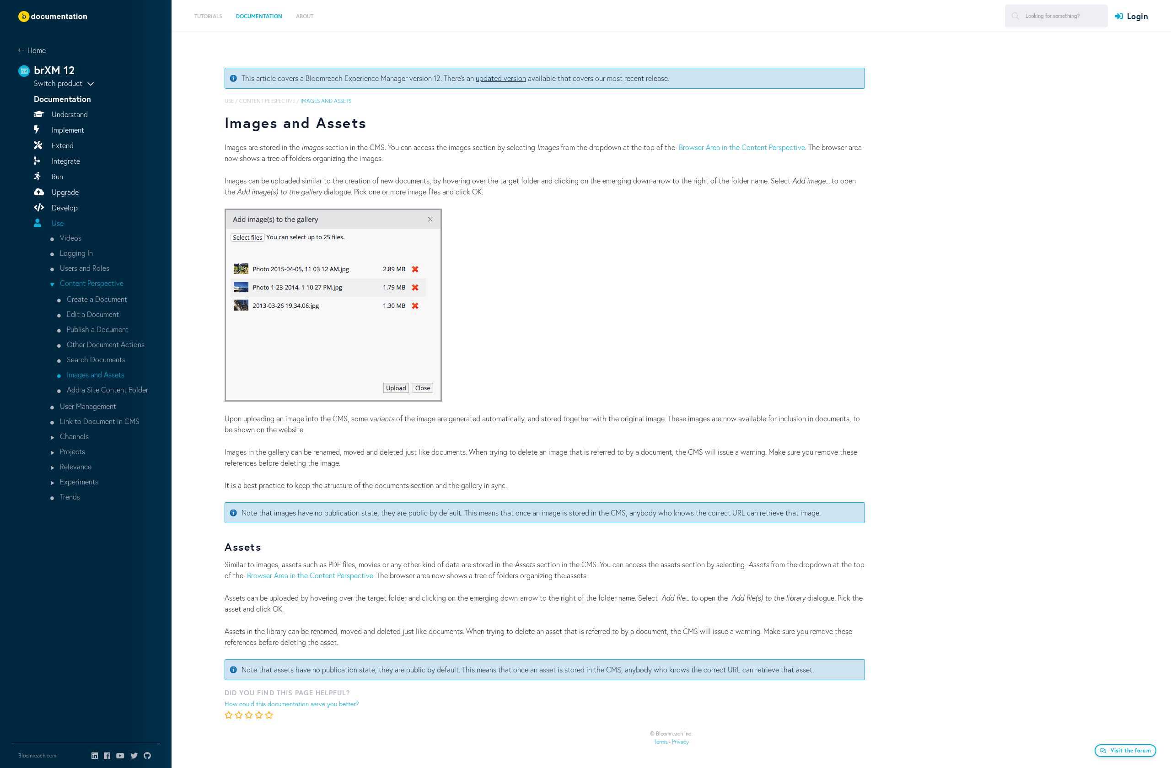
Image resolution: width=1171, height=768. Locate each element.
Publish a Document (97, 329)
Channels (73, 436)
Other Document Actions (105, 344)
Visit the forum (1131, 750)
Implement (67, 129)
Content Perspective (91, 283)
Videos (69, 237)
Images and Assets (94, 374)
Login (1137, 16)
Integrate (65, 161)
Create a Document (96, 299)
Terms (660, 741)
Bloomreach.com (37, 755)
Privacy (680, 741)
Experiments (78, 481)
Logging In (75, 253)
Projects (71, 451)
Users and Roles (83, 268)
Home (36, 50)
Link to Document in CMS (99, 421)
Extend (62, 145)
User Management (87, 406)
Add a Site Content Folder (106, 389)
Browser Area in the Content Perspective (742, 147)
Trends (69, 496)
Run (56, 176)
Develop (64, 207)
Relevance (74, 466)
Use (57, 223)
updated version (501, 78)
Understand (69, 114)
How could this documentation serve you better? (292, 703)
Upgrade (64, 192)
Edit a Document (92, 314)
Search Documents (95, 359)
